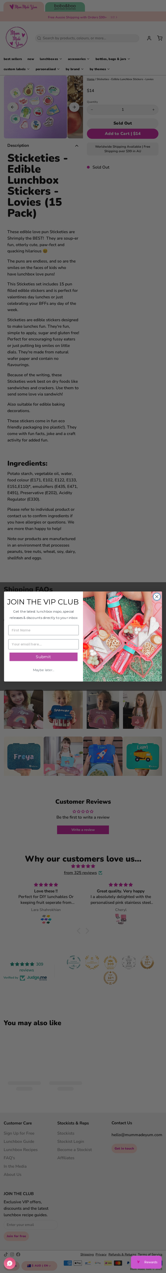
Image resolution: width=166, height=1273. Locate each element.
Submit (43, 657)
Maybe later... (43, 670)
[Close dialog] (156, 596)
